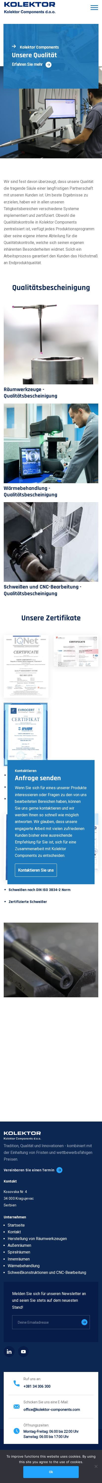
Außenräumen (19, 1245)
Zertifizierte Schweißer (28, 901)
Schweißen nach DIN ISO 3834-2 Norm (40, 889)
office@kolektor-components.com (52, 1409)
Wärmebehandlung (24, 1265)
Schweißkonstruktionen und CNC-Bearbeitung (47, 1272)
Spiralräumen (19, 1252)
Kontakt (14, 1232)
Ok (51, 1472)
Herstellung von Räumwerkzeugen (37, 1238)
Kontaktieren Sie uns (36, 870)
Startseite (16, 1225)
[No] (95, 1466)
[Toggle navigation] (94, 8)
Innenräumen (19, 1259)
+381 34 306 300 (37, 1386)
